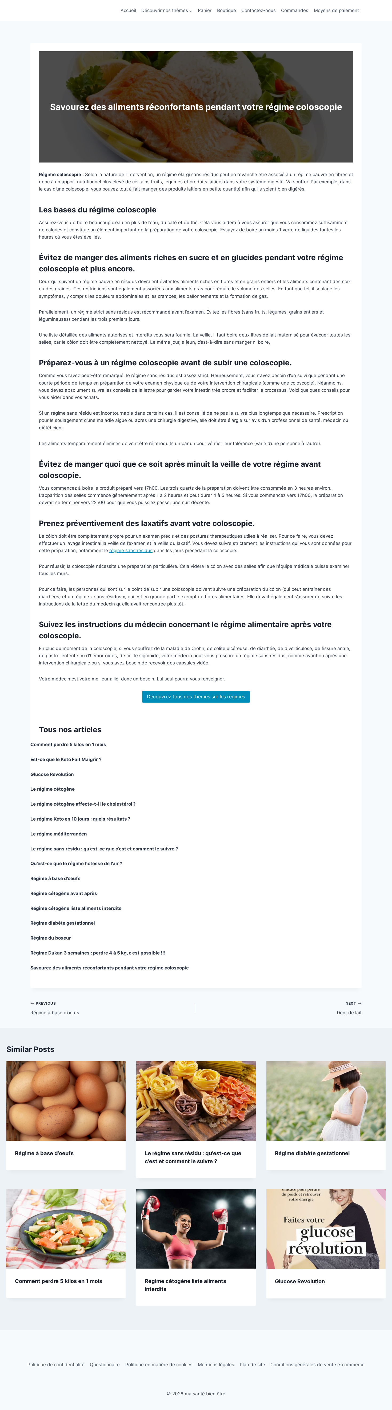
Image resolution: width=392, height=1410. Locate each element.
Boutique (226, 10)
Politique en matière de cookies (159, 1364)
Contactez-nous (258, 10)
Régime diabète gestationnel (62, 923)
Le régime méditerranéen (58, 834)
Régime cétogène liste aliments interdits (76, 908)
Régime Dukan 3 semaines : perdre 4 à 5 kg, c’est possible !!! (98, 953)
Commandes (294, 10)
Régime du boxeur (50, 938)
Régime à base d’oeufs (55, 878)
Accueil (128, 10)
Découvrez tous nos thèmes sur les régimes (196, 696)
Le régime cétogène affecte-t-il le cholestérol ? (83, 804)
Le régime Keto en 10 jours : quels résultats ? (80, 819)
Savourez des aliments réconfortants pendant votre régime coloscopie (109, 968)
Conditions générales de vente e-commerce (317, 1364)
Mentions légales (216, 1364)
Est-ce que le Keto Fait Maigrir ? (66, 759)
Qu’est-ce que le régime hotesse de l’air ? (76, 863)
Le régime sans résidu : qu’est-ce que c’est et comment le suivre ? (104, 848)
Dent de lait (349, 1008)
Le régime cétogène (52, 789)
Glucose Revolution (52, 774)
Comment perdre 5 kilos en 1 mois (68, 744)
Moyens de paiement (336, 10)
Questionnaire (105, 1364)
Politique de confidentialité (56, 1364)
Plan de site (252, 1364)
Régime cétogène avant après (63, 893)
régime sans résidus (131, 550)
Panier (204, 10)
